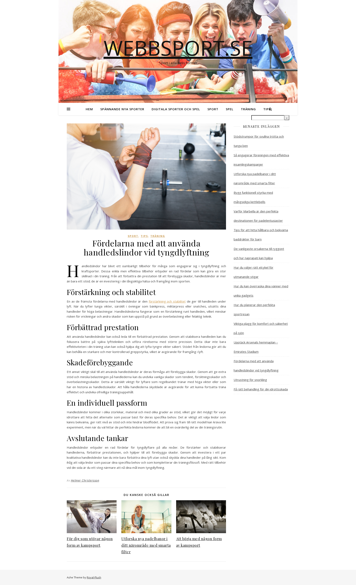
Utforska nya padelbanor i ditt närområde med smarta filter (146, 545)
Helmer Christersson (85, 480)
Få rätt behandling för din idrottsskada (261, 389)
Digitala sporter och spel (176, 109)
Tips (144, 236)
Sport (212, 109)
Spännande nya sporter (122, 109)
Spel (229, 109)
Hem (89, 109)
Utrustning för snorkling (250, 380)
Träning (248, 109)
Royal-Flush (94, 577)
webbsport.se (178, 47)
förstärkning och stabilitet (167, 301)
